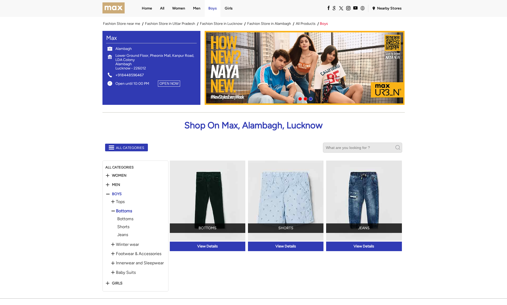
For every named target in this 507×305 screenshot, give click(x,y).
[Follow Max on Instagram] (348, 8)
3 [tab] (310, 98)
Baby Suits (126, 272)
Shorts (123, 226)
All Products (306, 24)
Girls (117, 283)
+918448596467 (129, 75)
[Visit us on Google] (334, 8)
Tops (120, 201)
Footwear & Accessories (138, 253)
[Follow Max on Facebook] (326, 8)
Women (119, 175)
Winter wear (127, 244)
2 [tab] (304, 98)
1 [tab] (299, 98)
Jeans (122, 234)
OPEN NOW (169, 84)
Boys (117, 194)
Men (116, 185)
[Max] (113, 8)
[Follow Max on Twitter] (341, 8)
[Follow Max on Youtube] (355, 8)
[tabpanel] (305, 68)
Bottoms (124, 211)
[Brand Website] (362, 8)
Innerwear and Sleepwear (140, 263)
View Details (207, 246)
